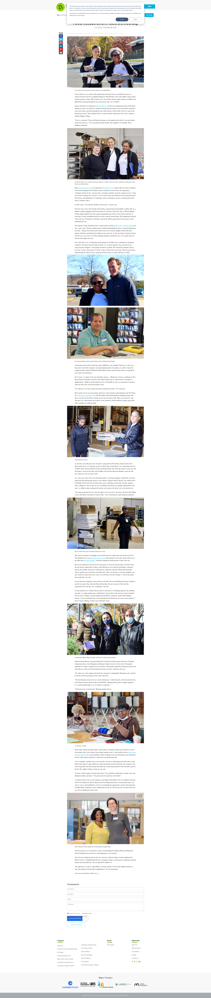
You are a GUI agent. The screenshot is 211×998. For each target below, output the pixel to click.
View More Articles (64, 15)
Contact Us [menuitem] (135, 958)
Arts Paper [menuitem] (60, 952)
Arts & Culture (108, 33)
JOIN (149, 6)
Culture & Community (73, 33)
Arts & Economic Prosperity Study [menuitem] (67, 949)
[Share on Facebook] (61, 36)
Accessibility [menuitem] (135, 951)
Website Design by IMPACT (122, 995)
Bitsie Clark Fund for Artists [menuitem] (65, 959)
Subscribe (149, 15)
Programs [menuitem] (60, 940)
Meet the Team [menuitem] (136, 948)
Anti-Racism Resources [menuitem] (64, 956)
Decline (135, 19)
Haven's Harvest (119, 33)
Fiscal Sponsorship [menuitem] (86, 948)
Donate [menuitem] (134, 955)
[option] (70, 984)
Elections (85, 33)
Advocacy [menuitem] (60, 945)
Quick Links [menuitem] (136, 940)
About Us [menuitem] (134, 945)
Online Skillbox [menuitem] (85, 951)
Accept (122, 19)
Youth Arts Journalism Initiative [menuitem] (90, 965)
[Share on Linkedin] (61, 46)
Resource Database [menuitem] (86, 955)
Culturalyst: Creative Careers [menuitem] (65, 966)
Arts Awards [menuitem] (110, 945)
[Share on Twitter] (61, 39)
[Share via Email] (61, 52)
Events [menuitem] (109, 940)
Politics (100, 33)
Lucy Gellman (99, 27)
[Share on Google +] (61, 42)
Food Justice (93, 33)
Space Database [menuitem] (85, 958)
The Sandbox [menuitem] (85, 961)
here (97, 873)
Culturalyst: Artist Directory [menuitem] (65, 962)
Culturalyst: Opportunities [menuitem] (88, 945)
